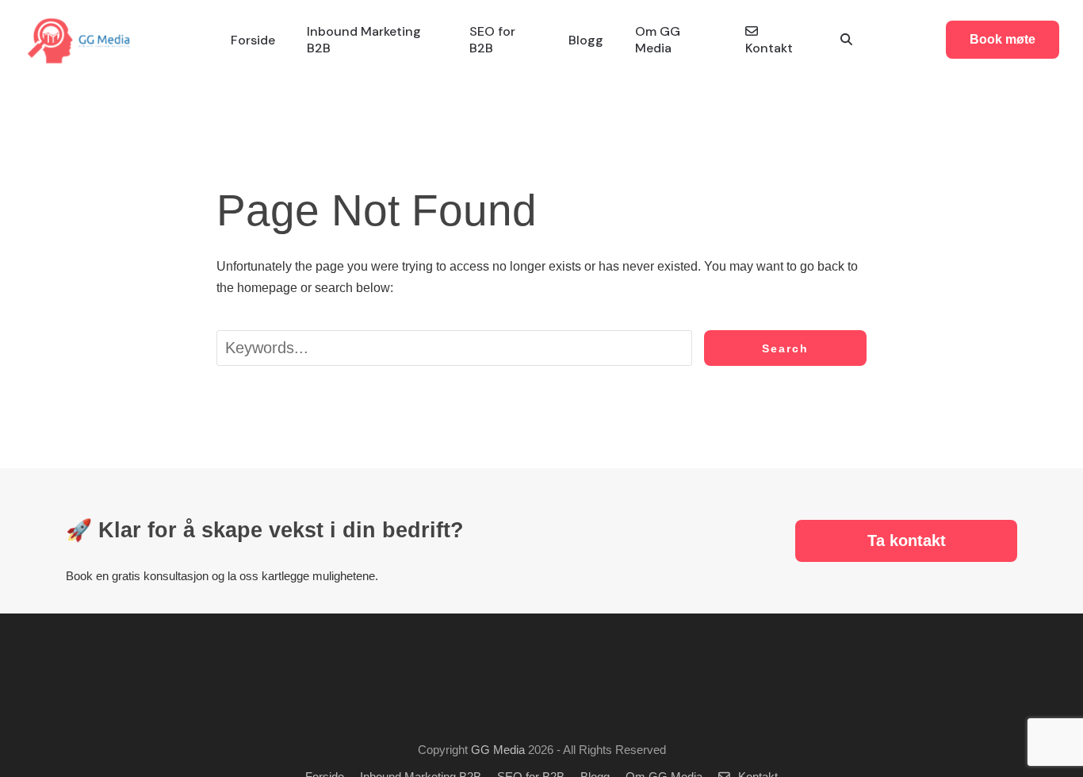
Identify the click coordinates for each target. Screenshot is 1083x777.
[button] (846, 40)
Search (785, 348)
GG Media (498, 750)
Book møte (1002, 39)
